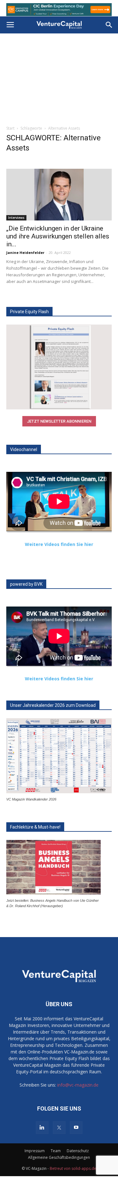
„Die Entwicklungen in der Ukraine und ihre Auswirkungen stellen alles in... (57, 236)
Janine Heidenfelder (25, 252)
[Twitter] (59, 1127)
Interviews (16, 217)
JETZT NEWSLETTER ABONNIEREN (59, 421)
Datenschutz (78, 1150)
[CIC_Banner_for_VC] (59, 9)
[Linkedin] (42, 1127)
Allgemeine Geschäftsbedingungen (59, 1157)
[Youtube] (76, 1127)
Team (56, 1150)
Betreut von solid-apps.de (73, 1168)
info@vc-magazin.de (77, 1085)
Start (10, 128)
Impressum (35, 1150)
